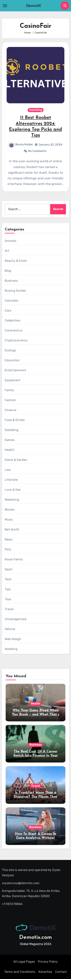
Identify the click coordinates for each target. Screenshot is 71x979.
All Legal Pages (24, 961)
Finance (10, 410)
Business (11, 280)
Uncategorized (16, 619)
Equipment (13, 380)
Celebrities (12, 320)
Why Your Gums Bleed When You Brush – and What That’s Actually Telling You (35, 714)
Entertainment (15, 370)
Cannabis (11, 300)
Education (12, 360)
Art (7, 251)
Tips (8, 589)
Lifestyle (11, 480)
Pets (8, 549)
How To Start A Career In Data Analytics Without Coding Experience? (35, 838)
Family (9, 390)
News (9, 539)
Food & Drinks (15, 420)
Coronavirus (13, 330)
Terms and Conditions (19, 972)
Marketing (12, 499)
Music (9, 519)
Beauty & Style (16, 261)
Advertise (45, 972)
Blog (8, 270)
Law (8, 470)
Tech (8, 579)
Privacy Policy (48, 961)
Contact (61, 972)
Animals (10, 241)
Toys (8, 599)
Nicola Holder (24, 144)
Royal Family (14, 559)
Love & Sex (13, 489)
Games (10, 440)
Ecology (10, 350)
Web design (13, 639)
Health (9, 450)
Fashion (10, 400)
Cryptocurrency (16, 340)
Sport (9, 569)
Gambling (35, 110)
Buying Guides (15, 290)
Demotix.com (35, 937)
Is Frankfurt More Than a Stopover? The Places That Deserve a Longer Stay (35, 796)
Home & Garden (16, 460)
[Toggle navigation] (5, 5)
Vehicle (10, 629)
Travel (9, 609)
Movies (10, 509)
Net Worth (12, 529)
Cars (8, 310)
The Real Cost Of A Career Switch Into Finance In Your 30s (35, 755)
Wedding (11, 649)
